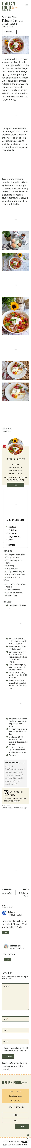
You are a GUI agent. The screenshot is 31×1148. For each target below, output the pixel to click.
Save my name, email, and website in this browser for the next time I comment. (16, 1049)
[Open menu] (27, 5)
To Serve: (14, 530)
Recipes (4, 17)
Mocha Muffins (6, 891)
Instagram (17, 800)
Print (15, 485)
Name (5, 1019)
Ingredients (12, 526)
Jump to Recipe (10, 32)
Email (5, 1030)
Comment (6, 986)
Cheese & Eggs (12, 17)
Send (22, 1126)
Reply (5, 932)
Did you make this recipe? (14, 538)
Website (5, 1041)
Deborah (6, 24)
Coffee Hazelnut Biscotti (24, 893)
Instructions (12, 533)
